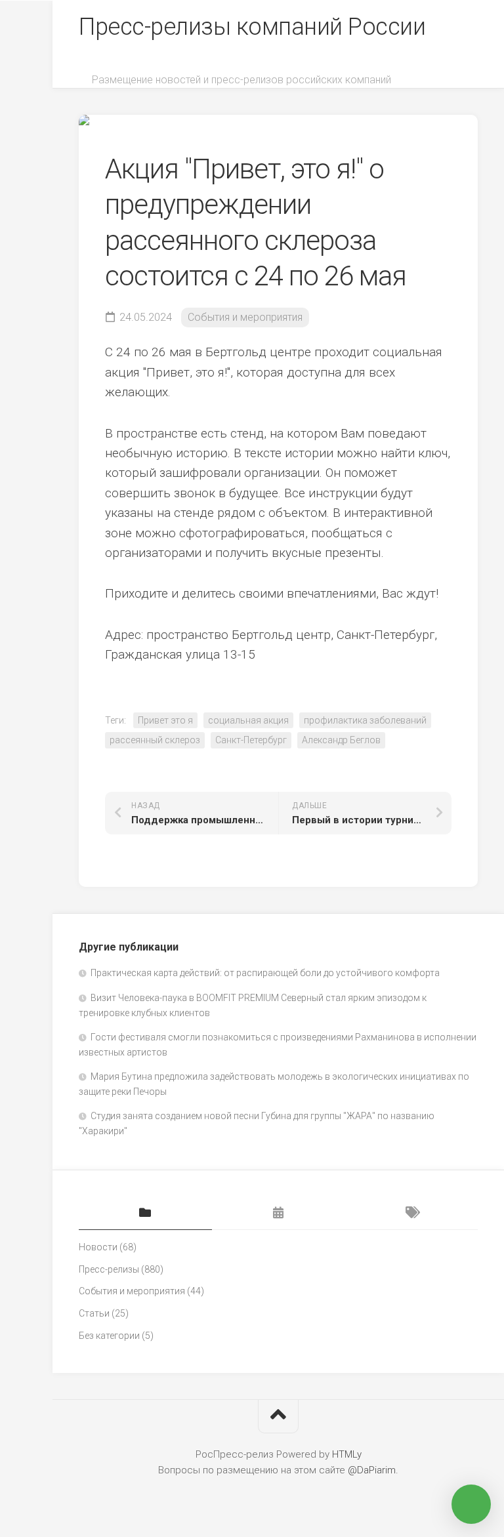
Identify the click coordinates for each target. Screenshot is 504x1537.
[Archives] (278, 1214)
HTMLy (347, 1454)
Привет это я (165, 720)
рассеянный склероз (155, 740)
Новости (98, 1247)
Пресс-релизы (109, 1269)
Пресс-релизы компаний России (252, 27)
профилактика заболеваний (365, 720)
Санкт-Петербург (251, 740)
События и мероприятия (245, 317)
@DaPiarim (372, 1470)
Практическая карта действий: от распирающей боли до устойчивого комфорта (265, 973)
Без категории (109, 1335)
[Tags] (411, 1214)
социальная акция (248, 720)
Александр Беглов (341, 740)
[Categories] (145, 1214)
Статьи (94, 1313)
